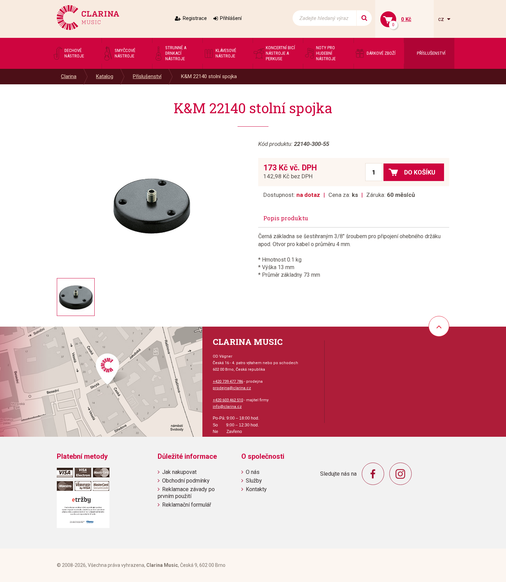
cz (441, 19)
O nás (253, 472)
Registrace (195, 18)
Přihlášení (231, 18)
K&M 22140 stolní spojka (209, 76)
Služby (254, 480)
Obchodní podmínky (186, 480)
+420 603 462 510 (228, 400)
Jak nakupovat (179, 472)
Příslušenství (147, 76)
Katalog (104, 76)
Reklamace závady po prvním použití (186, 492)
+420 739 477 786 (228, 381)
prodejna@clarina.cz (232, 388)
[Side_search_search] (364, 18)
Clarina (68, 76)
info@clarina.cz (227, 406)
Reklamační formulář (186, 504)
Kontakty (256, 489)
